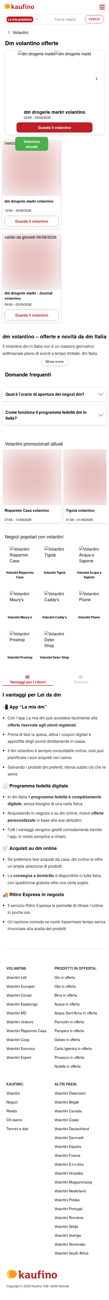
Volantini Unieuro (19, 1021)
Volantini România (69, 1217)
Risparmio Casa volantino (27, 510)
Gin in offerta (65, 977)
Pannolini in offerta (69, 1021)
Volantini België (67, 1102)
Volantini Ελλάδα (69, 1164)
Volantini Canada (68, 1110)
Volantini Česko (67, 1119)
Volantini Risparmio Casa (26, 1030)
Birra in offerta (66, 995)
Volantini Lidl (16, 977)
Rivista (11, 1110)
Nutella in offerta (68, 1066)
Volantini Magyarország (73, 1181)
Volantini (20, 32)
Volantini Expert (18, 1057)
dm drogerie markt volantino (54, 112)
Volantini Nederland (70, 1190)
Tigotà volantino (80, 510)
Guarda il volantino (54, 127)
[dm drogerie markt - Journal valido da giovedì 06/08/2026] (32, 262)
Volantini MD (16, 1012)
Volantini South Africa (71, 1253)
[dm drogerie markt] (54, 79)
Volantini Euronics (20, 1048)
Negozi (11, 1102)
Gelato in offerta (67, 1039)
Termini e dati (17, 1128)
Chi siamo (14, 1119)
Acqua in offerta (67, 1004)
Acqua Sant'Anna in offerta (76, 1012)
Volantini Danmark (69, 1137)
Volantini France (67, 1155)
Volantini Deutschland (72, 1128)
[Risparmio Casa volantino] (32, 477)
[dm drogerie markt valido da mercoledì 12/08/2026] (32, 168)
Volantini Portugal (68, 1208)
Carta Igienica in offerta (73, 1048)
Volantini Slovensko (70, 1244)
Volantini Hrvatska (69, 1173)
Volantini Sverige (68, 1235)
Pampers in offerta (69, 1030)
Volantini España (68, 1146)
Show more (54, 361)
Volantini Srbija (66, 1226)
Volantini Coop (17, 1039)
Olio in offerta (65, 986)
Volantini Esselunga (22, 1004)
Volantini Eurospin (20, 986)
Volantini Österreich (70, 1093)
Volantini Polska (67, 1199)
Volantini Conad (18, 995)
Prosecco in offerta (69, 1057)
